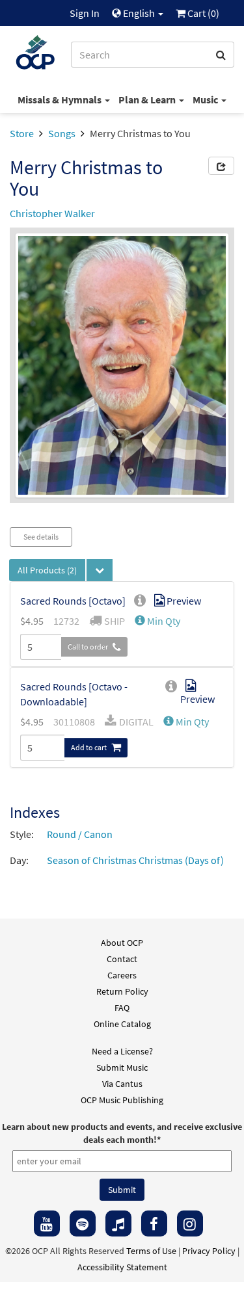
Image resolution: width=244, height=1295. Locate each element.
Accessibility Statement (122, 1267)
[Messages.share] (221, 166)
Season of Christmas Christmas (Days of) (135, 860)
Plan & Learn (148, 99)
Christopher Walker (52, 213)
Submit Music (122, 1067)
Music (206, 99)
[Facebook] (154, 1223)
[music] (118, 1223)
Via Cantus (122, 1084)
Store (22, 133)
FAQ (122, 1008)
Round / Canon (80, 834)
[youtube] (47, 1223)
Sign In (85, 13)
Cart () (202, 13)
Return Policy (122, 991)
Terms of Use (151, 1251)
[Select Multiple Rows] (100, 570)
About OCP (122, 942)
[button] (157, 620)
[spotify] (83, 1223)
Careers (122, 975)
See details (41, 537)
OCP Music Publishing (122, 1100)
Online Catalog (122, 1024)
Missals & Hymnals (60, 99)
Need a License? (122, 1051)
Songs (61, 133)
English (139, 13)
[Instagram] (190, 1223)
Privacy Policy (209, 1251)
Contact (122, 959)
